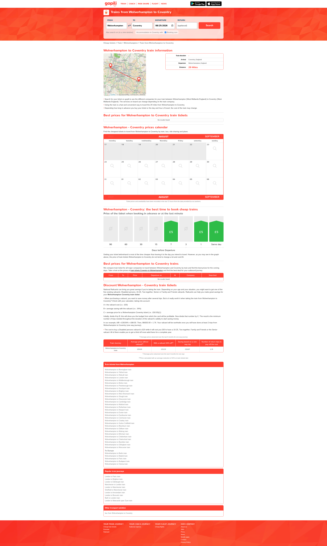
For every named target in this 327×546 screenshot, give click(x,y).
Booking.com (156, 32)
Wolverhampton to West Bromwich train (119, 394)
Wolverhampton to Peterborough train (118, 386)
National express (135, 527)
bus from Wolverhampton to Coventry (118, 513)
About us (184, 527)
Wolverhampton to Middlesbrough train (119, 380)
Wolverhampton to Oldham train (116, 429)
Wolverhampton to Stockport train (117, 388)
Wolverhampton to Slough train (116, 396)
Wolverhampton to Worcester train (117, 447)
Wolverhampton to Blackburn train (117, 426)
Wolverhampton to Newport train (117, 410)
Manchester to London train (115, 484)
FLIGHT (155, 4)
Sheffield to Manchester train (115, 490)
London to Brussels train (114, 495)
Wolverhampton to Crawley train (116, 421)
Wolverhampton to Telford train (116, 372)
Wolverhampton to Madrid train (116, 456)
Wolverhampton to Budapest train (117, 461)
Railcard (106, 532)
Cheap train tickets (109, 527)
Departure (160, 20)
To (134, 20)
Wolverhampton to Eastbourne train (118, 415)
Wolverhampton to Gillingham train (117, 445)
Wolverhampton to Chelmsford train (118, 439)
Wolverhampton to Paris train (115, 459)
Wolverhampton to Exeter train (116, 412)
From (110, 20)
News (183, 534)
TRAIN (123, 4)
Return (181, 20)
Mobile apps (185, 537)
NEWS (164, 4)
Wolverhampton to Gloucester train (118, 399)
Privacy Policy (186, 542)
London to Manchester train (115, 487)
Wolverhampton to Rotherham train (118, 407)
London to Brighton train (113, 479)
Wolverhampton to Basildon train (117, 442)
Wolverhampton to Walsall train (116, 375)
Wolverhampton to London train (116, 378)
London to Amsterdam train (115, 493)
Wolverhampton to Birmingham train (118, 370)
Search (209, 25)
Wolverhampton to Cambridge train (117, 402)
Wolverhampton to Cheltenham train (118, 437)
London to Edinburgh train (114, 482)
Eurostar (106, 529)
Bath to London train (112, 498)
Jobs (182, 529)
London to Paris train (112, 476)
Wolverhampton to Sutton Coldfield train (119, 423)
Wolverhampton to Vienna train (116, 464)
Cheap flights (159, 527)
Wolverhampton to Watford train (116, 404)
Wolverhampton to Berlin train (116, 453)
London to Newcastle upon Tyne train (118, 501)
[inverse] (129, 25)
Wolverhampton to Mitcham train (117, 434)
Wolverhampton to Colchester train (117, 418)
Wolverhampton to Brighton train (117, 391)
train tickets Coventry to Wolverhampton (147, 270)
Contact (183, 540)
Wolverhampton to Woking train (116, 431)
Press (183, 532)
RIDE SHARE (143, 4)
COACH (132, 4)
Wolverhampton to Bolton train (116, 383)
